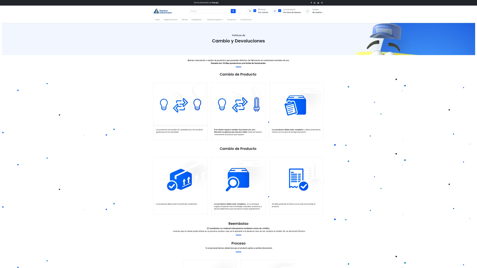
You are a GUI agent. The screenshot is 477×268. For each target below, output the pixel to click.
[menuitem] (157, 19)
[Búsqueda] (233, 11)
